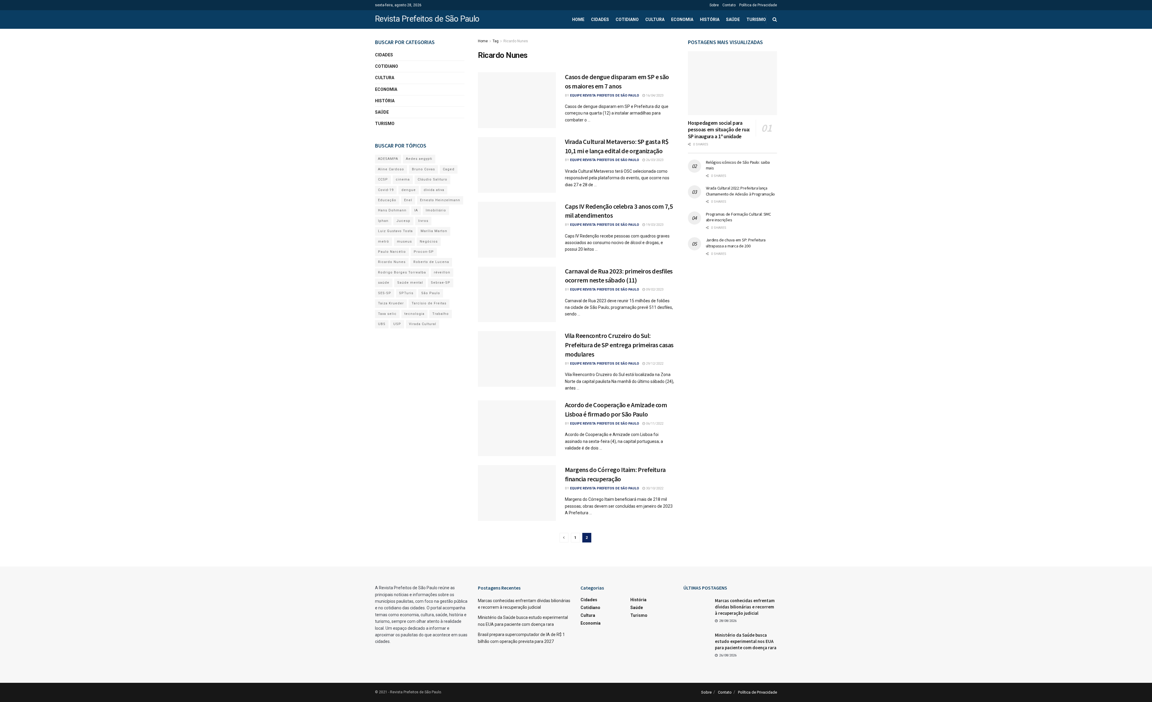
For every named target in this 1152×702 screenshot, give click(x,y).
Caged (448, 169)
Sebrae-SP (440, 283)
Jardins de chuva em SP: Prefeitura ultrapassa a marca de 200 (736, 243)
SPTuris (406, 293)
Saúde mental (410, 283)
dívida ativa (434, 190)
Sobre (714, 5)
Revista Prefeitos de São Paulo (427, 19)
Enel (408, 200)
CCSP (383, 179)
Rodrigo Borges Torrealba (402, 272)
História (709, 19)
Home (578, 19)
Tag (496, 41)
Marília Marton (434, 231)
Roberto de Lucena (431, 262)
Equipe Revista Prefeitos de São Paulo (604, 95)
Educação (387, 200)
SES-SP (384, 293)
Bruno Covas (423, 169)
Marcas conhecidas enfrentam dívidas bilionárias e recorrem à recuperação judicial (745, 607)
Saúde (733, 19)
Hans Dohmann (392, 210)
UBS (382, 324)
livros (423, 221)
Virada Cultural (422, 324)
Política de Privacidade (758, 5)
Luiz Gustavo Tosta (395, 231)
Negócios (429, 241)
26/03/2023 (654, 160)
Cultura (654, 19)
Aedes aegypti (419, 159)
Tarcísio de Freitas (429, 303)
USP (397, 324)
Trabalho (440, 314)
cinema (403, 179)
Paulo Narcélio (392, 252)
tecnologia (414, 314)
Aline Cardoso (391, 169)
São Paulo (430, 293)
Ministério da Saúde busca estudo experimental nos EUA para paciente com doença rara (745, 641)
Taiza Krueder (391, 303)
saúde (383, 283)
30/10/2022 (654, 488)
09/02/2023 (654, 289)
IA (416, 210)
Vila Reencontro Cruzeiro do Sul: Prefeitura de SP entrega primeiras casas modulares (619, 344)
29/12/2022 (654, 364)
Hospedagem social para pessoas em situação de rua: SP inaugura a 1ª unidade (719, 129)
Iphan (383, 221)
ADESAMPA (388, 159)
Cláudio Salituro (432, 179)
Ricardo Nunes (515, 41)
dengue (408, 190)
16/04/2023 (654, 95)
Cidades (600, 19)
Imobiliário (436, 210)
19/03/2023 (654, 225)
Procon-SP (424, 252)
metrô (383, 241)
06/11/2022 (654, 424)
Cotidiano (627, 19)
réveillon (442, 272)
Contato (729, 5)
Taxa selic (387, 314)
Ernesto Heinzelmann (440, 200)
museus (404, 241)
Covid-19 (386, 190)
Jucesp (403, 221)
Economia (682, 19)
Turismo (756, 19)
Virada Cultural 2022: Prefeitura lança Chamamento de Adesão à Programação (740, 191)
